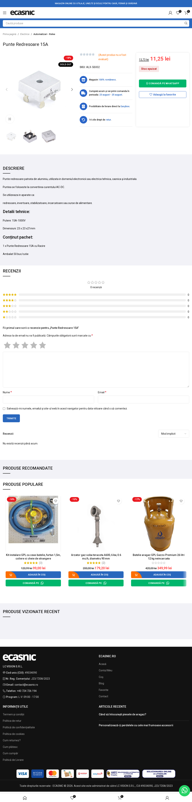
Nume (7, 392)
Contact (103, 696)
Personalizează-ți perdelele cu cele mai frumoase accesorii (136, 725)
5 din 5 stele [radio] (42, 345)
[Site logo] (22, 12)
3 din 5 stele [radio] (24, 345)
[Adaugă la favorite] (55, 501)
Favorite (103, 689)
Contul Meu (105, 670)
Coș (101, 676)
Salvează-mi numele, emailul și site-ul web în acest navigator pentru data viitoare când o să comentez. (67, 408)
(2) (103, 563)
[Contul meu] (170, 13)
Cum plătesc (10, 746)
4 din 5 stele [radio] (33, 345)
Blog (101, 683)
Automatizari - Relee (44, 34)
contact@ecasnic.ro (26, 684)
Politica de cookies (14, 733)
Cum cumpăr (10, 753)
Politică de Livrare (13, 759)
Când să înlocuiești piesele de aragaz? (122, 714)
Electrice (24, 34)
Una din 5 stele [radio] (7, 345)
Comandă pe (31, 583)
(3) (40, 563)
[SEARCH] (186, 23)
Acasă (102, 664)
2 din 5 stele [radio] (16, 345)
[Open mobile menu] (4, 13)
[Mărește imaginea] (10, 119)
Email (102, 392)
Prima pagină (9, 34)
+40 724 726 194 (27, 690)
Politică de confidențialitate (19, 727)
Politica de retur (12, 720)
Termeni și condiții (13, 714)
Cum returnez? (12, 740)
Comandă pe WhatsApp (163, 83)
